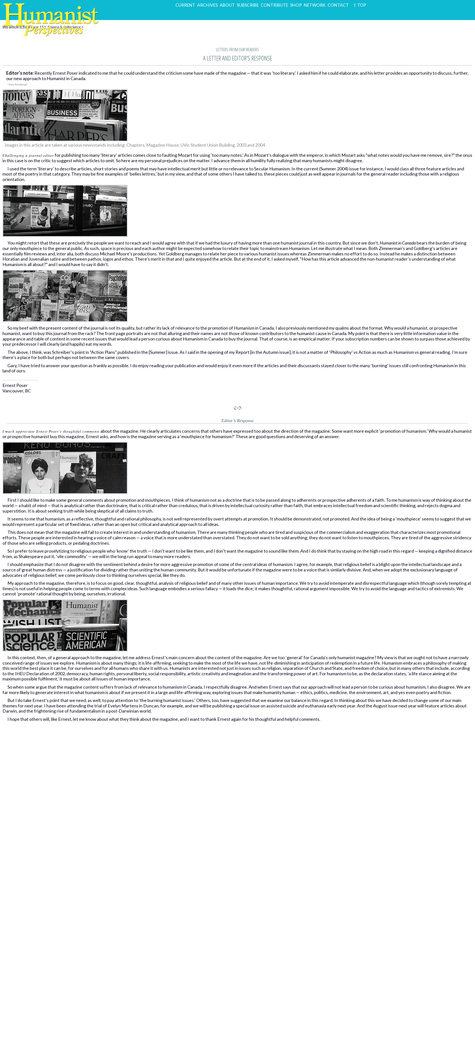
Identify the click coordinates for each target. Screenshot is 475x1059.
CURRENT (185, 5)
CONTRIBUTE (274, 5)
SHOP (296, 5)
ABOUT (227, 5)
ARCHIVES (207, 5)
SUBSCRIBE (248, 5)
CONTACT (338, 5)
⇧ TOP (358, 5)
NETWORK (315, 5)
